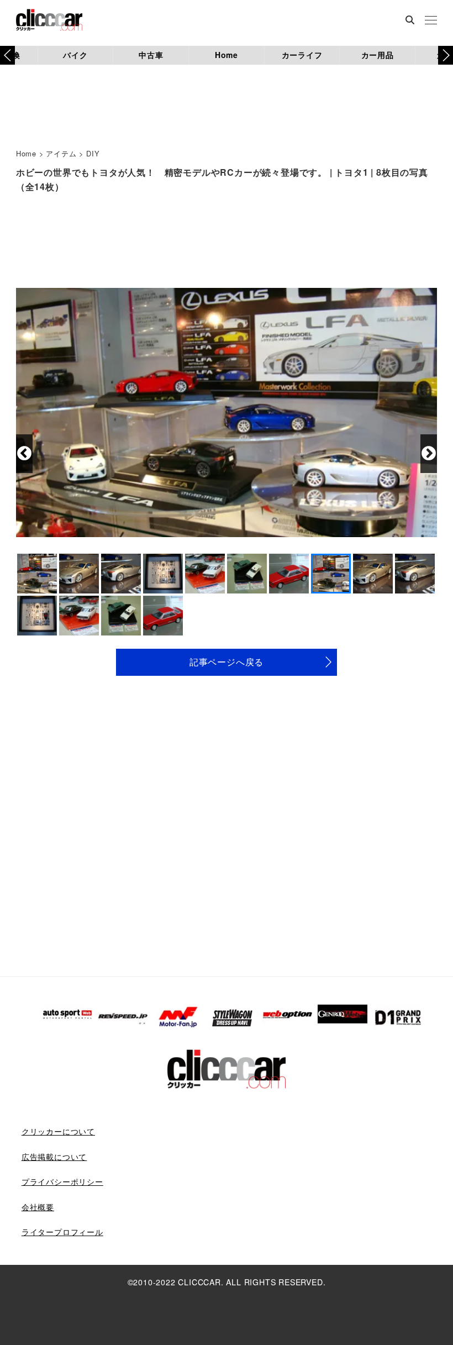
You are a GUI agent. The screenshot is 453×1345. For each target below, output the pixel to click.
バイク (75, 54)
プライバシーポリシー (62, 1181)
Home (226, 54)
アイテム (61, 153)
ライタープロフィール (62, 1231)
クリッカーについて (58, 1131)
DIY (92, 153)
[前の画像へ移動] (24, 453)
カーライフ (302, 54)
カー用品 (377, 54)
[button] (445, 55)
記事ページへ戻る (226, 661)
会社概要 (38, 1206)
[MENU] (431, 21)
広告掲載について (54, 1156)
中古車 (151, 54)
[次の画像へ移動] (428, 453)
